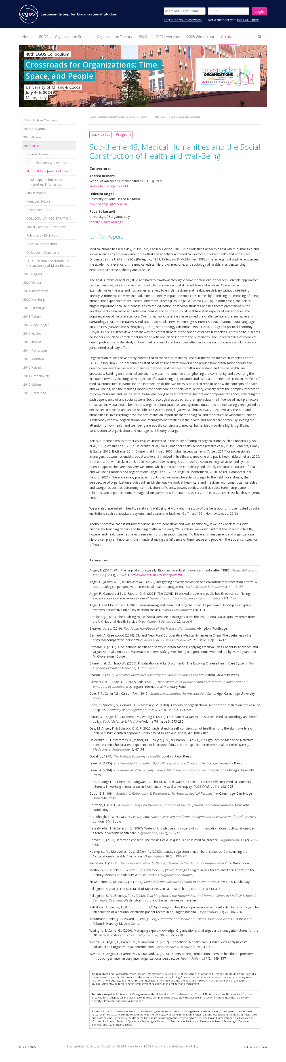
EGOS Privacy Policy (129, 1046)
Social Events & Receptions (46, 227)
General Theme (37, 154)
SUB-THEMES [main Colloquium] (50, 171)
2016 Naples (32, 333)
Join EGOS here (248, 20)
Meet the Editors (38, 201)
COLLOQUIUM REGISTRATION (48, 218)
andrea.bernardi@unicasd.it (108, 186)
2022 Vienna (32, 282)
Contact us (92, 1046)
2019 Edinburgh (34, 308)
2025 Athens (32, 137)
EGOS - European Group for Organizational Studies (112, 117)
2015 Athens (32, 342)
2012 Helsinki (32, 367)
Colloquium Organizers (42, 252)
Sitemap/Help (75, 1046)
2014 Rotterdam (35, 350)
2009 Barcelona (34, 393)
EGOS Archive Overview (40, 120)
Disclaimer (108, 1046)
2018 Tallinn (32, 316)
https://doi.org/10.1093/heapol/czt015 (158, 575)
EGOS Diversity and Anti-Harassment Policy (171, 1046)
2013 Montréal (33, 359)
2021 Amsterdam (35, 291)
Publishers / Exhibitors (42, 235)
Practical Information (41, 244)
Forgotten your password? (183, 20)
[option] (143, 76)
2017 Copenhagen (36, 325)
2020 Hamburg (34, 299)
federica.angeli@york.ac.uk (108, 204)
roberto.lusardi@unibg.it (106, 222)
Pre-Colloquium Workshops (46, 163)
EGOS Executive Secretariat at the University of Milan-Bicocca (48, 263)
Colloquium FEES (38, 210)
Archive (144, 117)
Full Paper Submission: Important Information (45, 182)
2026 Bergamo (34, 129)
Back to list (100, 134)
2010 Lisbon (32, 384)
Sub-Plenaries (36, 193)
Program (123, 134)
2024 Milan (31, 146)
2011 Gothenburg (35, 376)
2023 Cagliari (32, 274)
